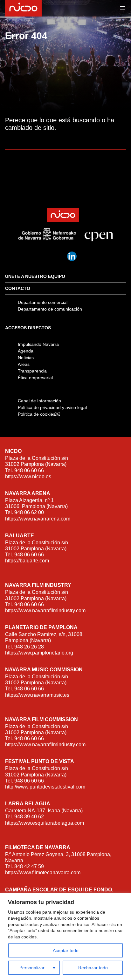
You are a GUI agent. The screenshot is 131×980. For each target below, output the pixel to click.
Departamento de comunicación (50, 309)
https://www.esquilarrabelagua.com (44, 823)
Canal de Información (39, 400)
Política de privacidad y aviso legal (52, 407)
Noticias (26, 357)
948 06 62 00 (29, 512)
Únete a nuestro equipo (35, 276)
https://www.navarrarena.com (37, 518)
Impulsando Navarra (38, 344)
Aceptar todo (66, 950)
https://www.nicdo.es (28, 476)
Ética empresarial (35, 377)
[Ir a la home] (22, 8)
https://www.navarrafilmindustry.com (45, 610)
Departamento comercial (42, 302)
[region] (65, 936)
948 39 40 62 (29, 816)
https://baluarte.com (27, 560)
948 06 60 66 (29, 470)
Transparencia (32, 370)
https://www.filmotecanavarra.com (42, 872)
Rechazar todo (93, 967)
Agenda (25, 350)
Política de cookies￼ (39, 414)
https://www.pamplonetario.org (39, 652)
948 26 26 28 (29, 646)
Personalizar (32, 967)
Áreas (24, 364)
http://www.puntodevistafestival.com (45, 786)
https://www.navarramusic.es (37, 695)
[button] (122, 8)
